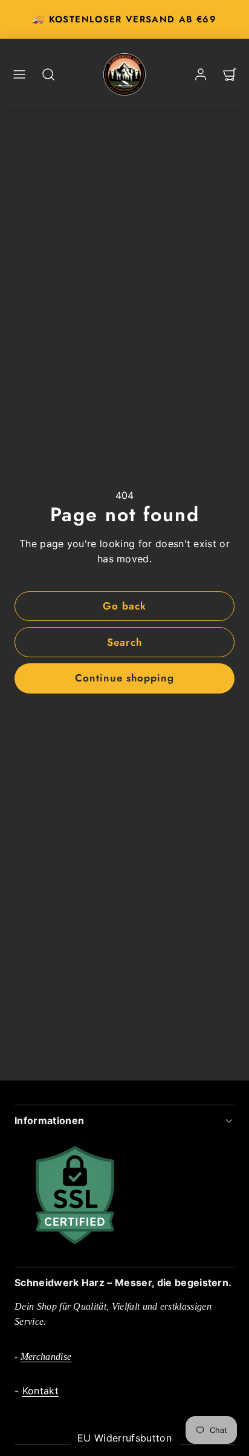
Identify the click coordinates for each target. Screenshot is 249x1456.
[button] (19, 74)
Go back (124, 606)
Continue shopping (124, 678)
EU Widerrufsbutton (124, 1438)
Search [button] (124, 642)
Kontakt (40, 1391)
